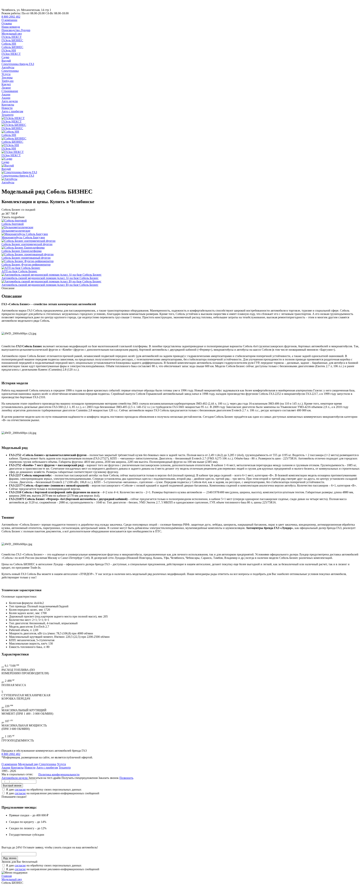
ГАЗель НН (9, 50)
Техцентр (8, 114)
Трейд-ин (8, 80)
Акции (6, 94)
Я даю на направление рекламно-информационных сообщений (52, 793)
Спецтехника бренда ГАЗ (18, 64)
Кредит (6, 84)
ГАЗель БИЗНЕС (12, 40)
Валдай (6, 60)
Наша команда (11, 26)
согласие (20, 789)
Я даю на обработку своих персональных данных (43, 789)
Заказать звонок (108, 777)
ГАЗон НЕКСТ (11, 53)
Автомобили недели (15, 777)
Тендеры (7, 77)
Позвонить (126, 777)
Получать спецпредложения (79, 777)
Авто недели (10, 101)
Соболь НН (9, 43)
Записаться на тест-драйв (44, 777)
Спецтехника (10, 70)
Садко (5, 57)
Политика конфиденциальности (59, 774)
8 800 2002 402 (11, 16)
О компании (9, 20)
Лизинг (6, 87)
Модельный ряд (12, 33)
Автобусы (8, 67)
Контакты (8, 104)
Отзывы (7, 23)
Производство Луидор (16, 30)
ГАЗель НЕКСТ (12, 37)
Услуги (6, 74)
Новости (7, 108)
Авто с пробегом (12, 111)
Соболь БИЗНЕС (12, 47)
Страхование (10, 91)
